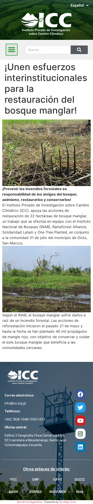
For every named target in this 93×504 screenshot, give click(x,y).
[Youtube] (80, 421)
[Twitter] (80, 407)
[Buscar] (79, 49)
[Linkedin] (80, 447)
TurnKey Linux (67, 502)
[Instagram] (80, 434)
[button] (12, 50)
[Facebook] (80, 394)
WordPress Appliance (29, 502)
